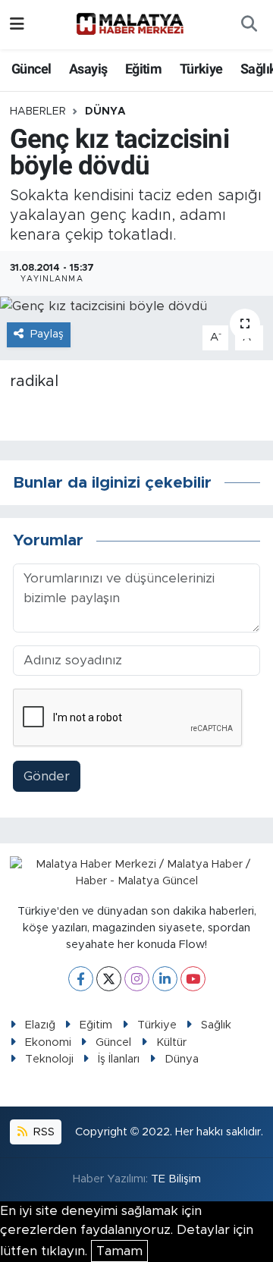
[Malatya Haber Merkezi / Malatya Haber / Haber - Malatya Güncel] (130, 24)
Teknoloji (49, 1059)
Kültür (171, 1042)
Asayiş (88, 69)
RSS (42, 1132)
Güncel (31, 69)
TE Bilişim (176, 1179)
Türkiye (201, 69)
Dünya (105, 111)
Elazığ (40, 1025)
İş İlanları (119, 1059)
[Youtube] (193, 978)
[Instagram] (136, 978)
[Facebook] (80, 978)
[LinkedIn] (164, 978)
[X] (108, 978)
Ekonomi (48, 1042)
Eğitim (143, 69)
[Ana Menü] (17, 24)
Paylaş (47, 334)
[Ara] (248, 25)
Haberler (38, 111)
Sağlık (216, 1025)
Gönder (47, 776)
